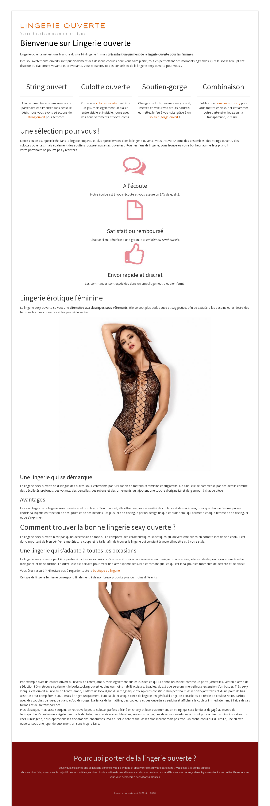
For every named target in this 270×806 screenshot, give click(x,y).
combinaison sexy (228, 103)
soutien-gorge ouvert (163, 117)
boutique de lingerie (106, 571)
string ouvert (36, 117)
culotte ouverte (106, 103)
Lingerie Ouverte (63, 26)
